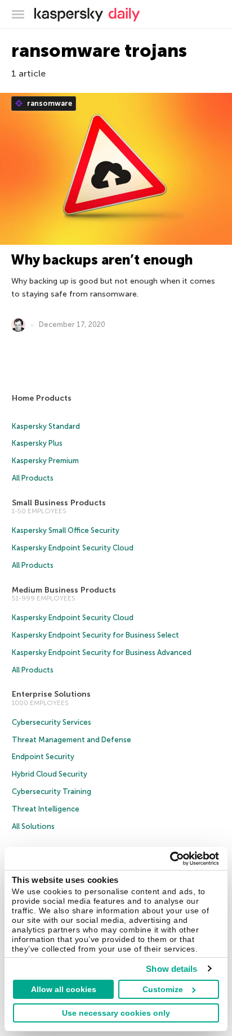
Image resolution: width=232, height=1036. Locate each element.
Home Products (42, 398)
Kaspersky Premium (45, 460)
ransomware (48, 103)
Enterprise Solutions (51, 694)
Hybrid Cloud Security (49, 774)
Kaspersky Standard (46, 426)
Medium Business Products (64, 590)
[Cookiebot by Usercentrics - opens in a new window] (170, 858)
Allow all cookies (63, 989)
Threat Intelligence (45, 809)
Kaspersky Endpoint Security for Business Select (95, 635)
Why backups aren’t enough (102, 260)
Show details (171, 969)
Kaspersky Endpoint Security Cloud (72, 548)
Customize (162, 989)
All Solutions (33, 826)
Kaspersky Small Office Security (65, 530)
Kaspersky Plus (37, 443)
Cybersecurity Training (51, 791)
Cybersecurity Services (51, 722)
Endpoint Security (43, 756)
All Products (32, 478)
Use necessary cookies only (116, 1012)
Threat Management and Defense (71, 739)
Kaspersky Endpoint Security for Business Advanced (101, 652)
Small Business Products (59, 503)
